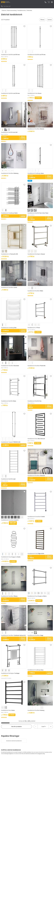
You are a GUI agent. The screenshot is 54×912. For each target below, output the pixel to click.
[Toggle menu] (52, 2)
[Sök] (2, 6)
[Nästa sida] (51, 727)
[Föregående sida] (36, 727)
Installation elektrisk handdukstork (14, 740)
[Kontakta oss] (45, 2)
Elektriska (29, 10)
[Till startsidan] (5, 2)
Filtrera (42, 19)
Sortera (50, 19)
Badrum (4, 10)
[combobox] (43, 727)
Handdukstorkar (21, 10)
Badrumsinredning (11, 10)
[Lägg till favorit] (24, 26)
